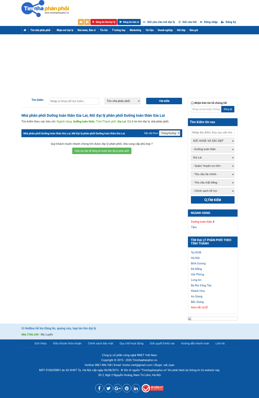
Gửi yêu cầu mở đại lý (161, 22)
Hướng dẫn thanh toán (195, 343)
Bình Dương (198, 263)
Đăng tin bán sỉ (130, 22)
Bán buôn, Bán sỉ (87, 30)
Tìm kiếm (37, 100)
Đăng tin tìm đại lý (105, 22)
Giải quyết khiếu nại (162, 343)
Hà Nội (195, 258)
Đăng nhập (210, 22)
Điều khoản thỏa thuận (67, 343)
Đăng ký (230, 22)
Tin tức (104, 30)
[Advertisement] (129, 62)
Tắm (194, 227)
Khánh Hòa (198, 291)
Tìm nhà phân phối (40, 30)
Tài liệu (149, 30)
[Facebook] (99, 389)
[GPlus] (117, 389)
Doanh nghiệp (165, 30)
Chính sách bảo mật (100, 343)
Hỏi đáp (181, 30)
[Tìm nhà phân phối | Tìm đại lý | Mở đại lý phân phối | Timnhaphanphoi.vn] (45, 8)
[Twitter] (108, 389)
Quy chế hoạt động (131, 343)
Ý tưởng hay (119, 30)
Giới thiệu (41, 343)
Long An (196, 280)
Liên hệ (220, 343)
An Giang (196, 296)
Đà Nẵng (196, 269)
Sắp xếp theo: (151, 133)
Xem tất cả (198, 307)
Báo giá (194, 30)
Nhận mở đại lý (64, 30)
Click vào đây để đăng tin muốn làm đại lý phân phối (102, 150)
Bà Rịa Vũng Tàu (201, 285)
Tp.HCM (196, 252)
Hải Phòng (197, 274)
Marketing (135, 30)
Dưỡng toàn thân (201, 221)
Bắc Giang (197, 302)
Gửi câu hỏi (189, 22)
